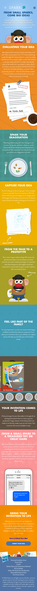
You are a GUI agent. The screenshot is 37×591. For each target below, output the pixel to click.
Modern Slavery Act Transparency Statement (18, 566)
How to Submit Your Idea (18, 538)
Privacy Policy (18, 562)
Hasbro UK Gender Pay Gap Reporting (18, 570)
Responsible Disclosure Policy (19, 572)
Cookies (18, 564)
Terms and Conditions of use (18, 560)
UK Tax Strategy (18, 568)
